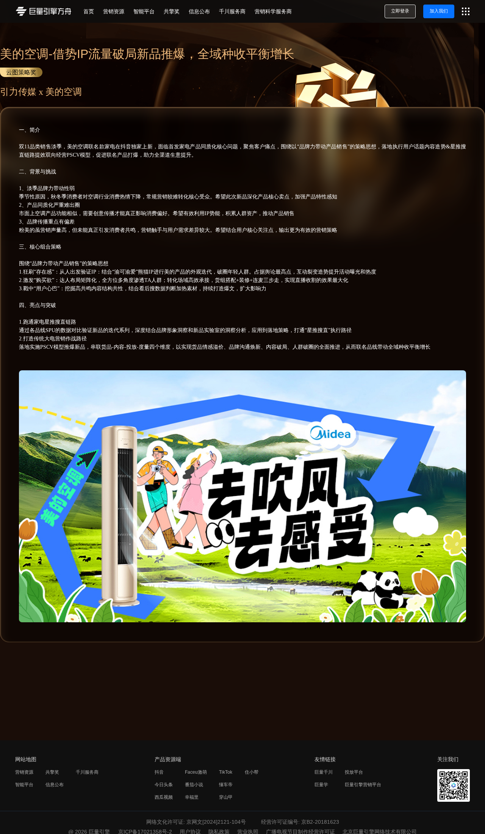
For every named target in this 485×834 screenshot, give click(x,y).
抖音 (159, 772)
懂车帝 (226, 784)
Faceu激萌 (196, 772)
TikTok (225, 772)
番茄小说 (194, 784)
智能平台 (24, 784)
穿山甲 (226, 797)
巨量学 (321, 784)
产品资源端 (168, 759)
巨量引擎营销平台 (363, 784)
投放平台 (354, 772)
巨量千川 (323, 772)
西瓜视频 (164, 797)
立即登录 (400, 11)
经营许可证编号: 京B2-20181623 (300, 822)
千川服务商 (87, 772)
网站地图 (25, 759)
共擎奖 (52, 772)
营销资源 (24, 772)
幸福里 (192, 797)
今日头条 (164, 784)
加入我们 (439, 11)
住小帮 (251, 772)
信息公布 (54, 784)
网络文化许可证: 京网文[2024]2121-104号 (196, 822)
